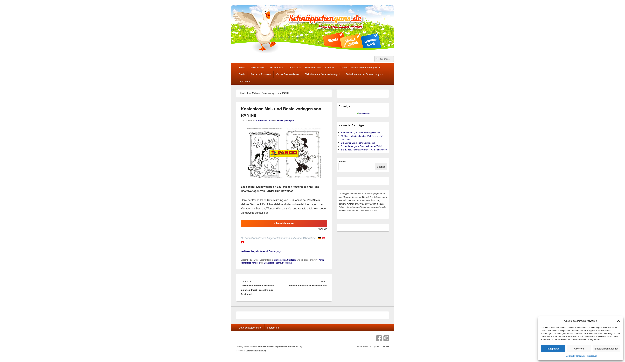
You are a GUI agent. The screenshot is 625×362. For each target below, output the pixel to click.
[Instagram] (386, 338)
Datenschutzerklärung (575, 355)
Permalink (287, 262)
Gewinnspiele (257, 67)
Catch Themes (382, 346)
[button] (618, 320)
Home (242, 67)
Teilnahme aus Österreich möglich (322, 74)
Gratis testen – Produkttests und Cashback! (311, 67)
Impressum (592, 355)
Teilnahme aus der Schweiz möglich (364, 74)
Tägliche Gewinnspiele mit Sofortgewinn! (360, 67)
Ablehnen (579, 348)
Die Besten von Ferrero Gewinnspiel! (358, 142)
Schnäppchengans (285, 120)
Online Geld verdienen (287, 74)
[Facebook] (379, 338)
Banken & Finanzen (260, 74)
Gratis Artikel (276, 67)
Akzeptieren (553, 348)
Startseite (291, 259)
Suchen (342, 161)
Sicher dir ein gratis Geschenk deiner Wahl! (361, 146)
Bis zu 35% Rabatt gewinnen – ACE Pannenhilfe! (364, 149)
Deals (242, 74)
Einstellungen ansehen (606, 348)
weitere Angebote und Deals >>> (261, 251)
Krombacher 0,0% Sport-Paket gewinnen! (360, 132)
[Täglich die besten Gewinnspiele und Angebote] (312, 52)
